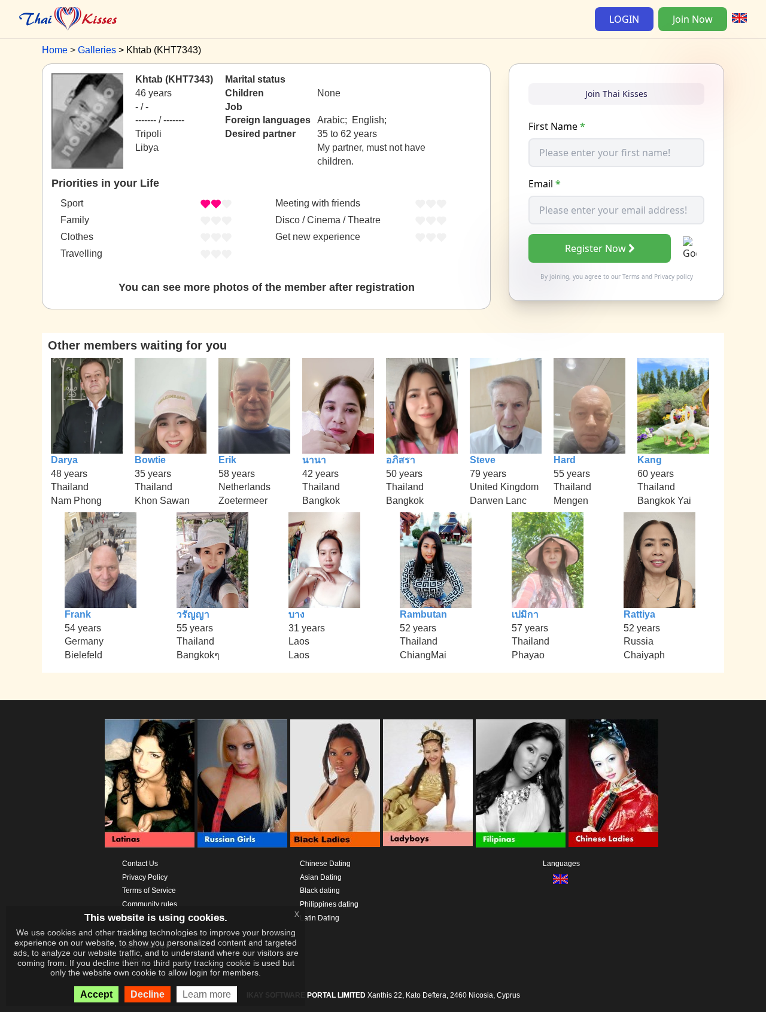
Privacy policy (673, 276)
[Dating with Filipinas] (521, 783)
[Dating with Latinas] (149, 783)
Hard (565, 460)
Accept (96, 994)
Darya (64, 460)
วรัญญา (193, 614)
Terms (631, 276)
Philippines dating (329, 904)
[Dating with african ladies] (335, 783)
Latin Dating (319, 918)
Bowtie (150, 460)
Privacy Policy (145, 877)
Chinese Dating (325, 863)
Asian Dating (321, 877)
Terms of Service (149, 890)
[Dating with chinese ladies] (613, 783)
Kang (649, 460)
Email (544, 183)
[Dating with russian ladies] (242, 783)
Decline (147, 994)
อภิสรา (400, 460)
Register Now (595, 248)
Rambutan (423, 614)
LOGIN (624, 19)
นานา (314, 460)
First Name (556, 126)
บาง (296, 614)
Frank (78, 614)
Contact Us (140, 863)
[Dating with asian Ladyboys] (428, 783)
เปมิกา (525, 614)
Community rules (149, 904)
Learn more (207, 994)
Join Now (693, 19)
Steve (483, 460)
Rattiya (639, 614)
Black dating (320, 890)
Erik (227, 460)
